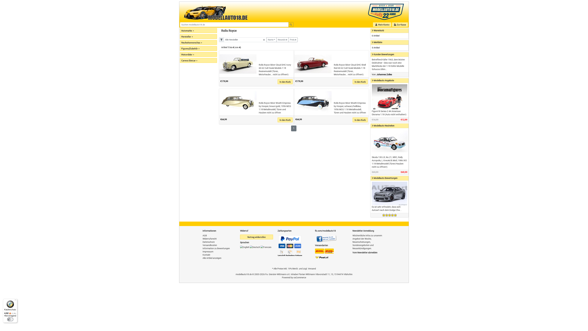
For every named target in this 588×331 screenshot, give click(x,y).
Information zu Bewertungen (216, 248)
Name (271, 39)
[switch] (10, 319)
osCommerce (300, 277)
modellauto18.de (244, 274)
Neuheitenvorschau (191, 42)
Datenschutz (209, 242)
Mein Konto (383, 24)
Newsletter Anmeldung (363, 231)
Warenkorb (379, 30)
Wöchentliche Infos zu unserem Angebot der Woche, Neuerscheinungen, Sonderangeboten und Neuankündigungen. (367, 242)
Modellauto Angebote (384, 80)
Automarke (186, 30)
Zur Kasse (401, 24)
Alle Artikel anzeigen (212, 258)
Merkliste (378, 42)
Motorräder (187, 54)
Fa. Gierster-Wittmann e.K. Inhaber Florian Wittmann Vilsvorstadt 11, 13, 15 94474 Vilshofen (308, 274)
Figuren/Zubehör (189, 48)
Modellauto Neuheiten (384, 125)
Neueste (282, 39)
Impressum (208, 251)
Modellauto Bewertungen (386, 178)
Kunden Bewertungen (384, 54)
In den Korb (285, 81)
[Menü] (15, 300)
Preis (292, 39)
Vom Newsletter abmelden (364, 252)
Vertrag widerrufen (256, 237)
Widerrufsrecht (210, 239)
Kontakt (206, 255)
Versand (312, 268)
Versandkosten (210, 245)
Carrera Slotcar (188, 60)
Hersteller (186, 36)
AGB (205, 235)
